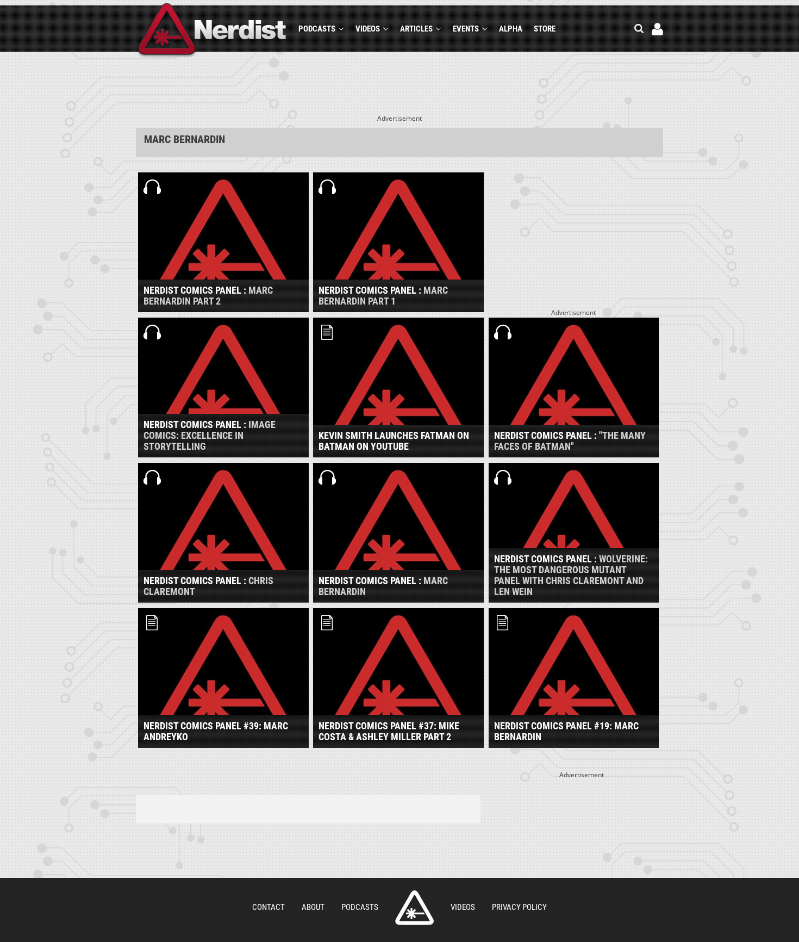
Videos (367, 29)
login (657, 29)
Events (466, 29)
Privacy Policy (519, 907)
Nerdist (212, 31)
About (313, 907)
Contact (268, 907)
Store (544, 29)
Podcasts (316, 29)
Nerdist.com (414, 907)
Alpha (510, 29)
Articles (416, 29)
